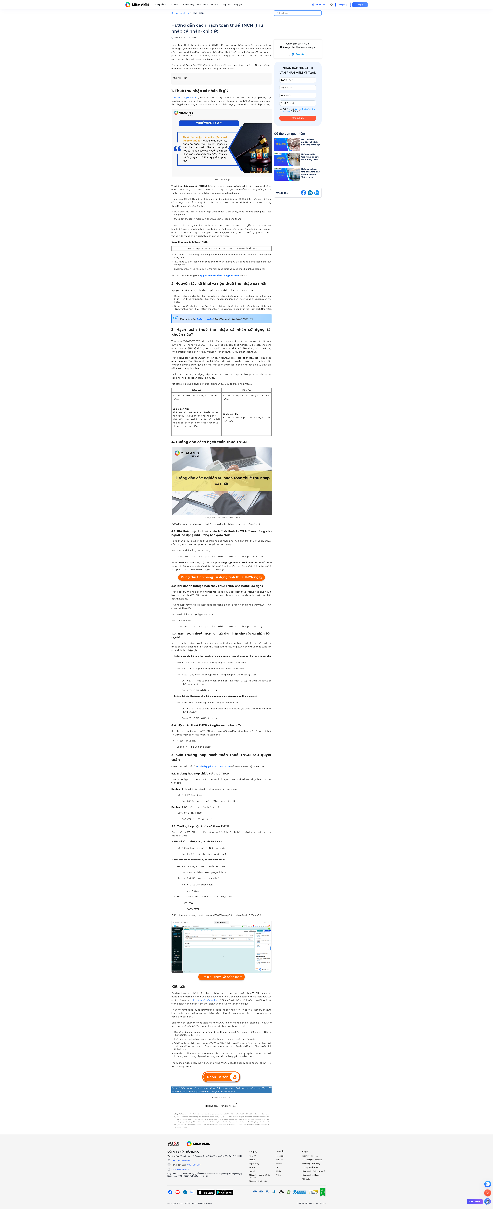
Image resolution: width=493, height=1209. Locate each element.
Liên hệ (252, 1171)
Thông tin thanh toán (258, 1181)
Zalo (277, 1167)
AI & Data (306, 1179)
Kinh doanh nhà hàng (310, 1175)
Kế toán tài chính (180, 13)
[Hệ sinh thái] (198, 1143)
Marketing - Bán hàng (311, 1163)
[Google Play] (224, 1192)
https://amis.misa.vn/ (180, 1169)
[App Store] (206, 1192)
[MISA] (173, 1144)
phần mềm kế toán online (203, 1000)
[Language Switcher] (331, 4)
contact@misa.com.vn (181, 1160)
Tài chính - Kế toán (309, 1156)
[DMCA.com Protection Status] (288, 1192)
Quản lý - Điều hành (310, 1167)
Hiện (185, 78)
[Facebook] (170, 1192)
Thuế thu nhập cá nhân (184, 97)
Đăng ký (360, 5)
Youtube (279, 1160)
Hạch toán (198, 13)
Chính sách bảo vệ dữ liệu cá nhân (259, 1176)
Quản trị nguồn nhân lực (312, 1160)
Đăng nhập (343, 5)
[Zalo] (192, 1192)
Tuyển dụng (254, 1163)
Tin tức (252, 1160)
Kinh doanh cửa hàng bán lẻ (313, 1171)
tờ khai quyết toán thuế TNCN (213, 766)
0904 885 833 (194, 1165)
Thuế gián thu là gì (204, 319)
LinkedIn (279, 1163)
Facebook (280, 1156)
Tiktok (278, 1175)
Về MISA (252, 1156)
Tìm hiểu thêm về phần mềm (221, 977)
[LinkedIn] (185, 1192)
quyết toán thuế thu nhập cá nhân (220, 275)
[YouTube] (177, 1192)
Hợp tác (252, 1167)
